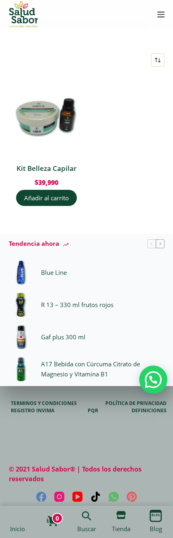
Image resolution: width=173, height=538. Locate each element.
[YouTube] (77, 497)
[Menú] (161, 14)
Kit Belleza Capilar (46, 168)
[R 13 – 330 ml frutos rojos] (21, 305)
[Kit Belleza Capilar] (47, 115)
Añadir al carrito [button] (46, 198)
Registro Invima (32, 410)
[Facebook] (41, 497)
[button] (153, 380)
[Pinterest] (132, 497)
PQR (93, 410)
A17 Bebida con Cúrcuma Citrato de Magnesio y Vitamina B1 (90, 369)
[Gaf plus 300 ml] (21, 337)
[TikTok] (96, 497)
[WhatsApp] (114, 497)
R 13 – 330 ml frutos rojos (77, 305)
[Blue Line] (21, 272)
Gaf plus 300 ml (63, 337)
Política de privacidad (136, 403)
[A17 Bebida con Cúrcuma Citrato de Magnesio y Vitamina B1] (21, 369)
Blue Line (54, 272)
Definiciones (149, 410)
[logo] (23, 14)
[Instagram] (59, 497)
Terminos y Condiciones (44, 403)
